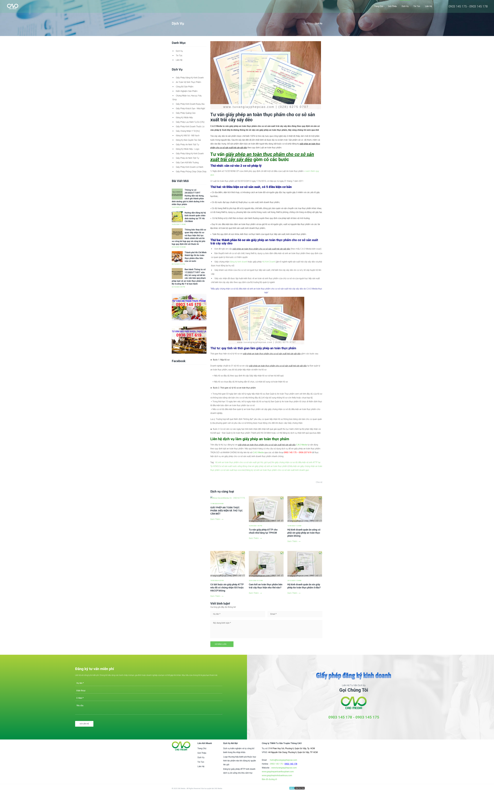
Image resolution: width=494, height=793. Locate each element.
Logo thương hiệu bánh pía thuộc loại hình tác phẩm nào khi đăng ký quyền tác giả (239, 761)
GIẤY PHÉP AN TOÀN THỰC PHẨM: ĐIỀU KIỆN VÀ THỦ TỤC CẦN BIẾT (226, 510)
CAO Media (218, 788)
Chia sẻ (319, 482)
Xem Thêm (215, 519)
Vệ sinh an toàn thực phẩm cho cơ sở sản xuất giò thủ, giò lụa (242, 462)
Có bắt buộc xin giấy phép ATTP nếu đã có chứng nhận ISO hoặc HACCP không (227, 587)
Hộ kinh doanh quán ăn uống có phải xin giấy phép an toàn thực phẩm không (303, 532)
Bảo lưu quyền (206, 788)
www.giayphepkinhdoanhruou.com (277, 775)
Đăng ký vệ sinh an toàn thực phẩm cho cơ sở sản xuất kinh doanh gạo (277, 470)
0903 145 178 (340, 717)
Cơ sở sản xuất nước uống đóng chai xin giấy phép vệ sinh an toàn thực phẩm (253, 466)
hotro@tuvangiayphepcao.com (283, 760)
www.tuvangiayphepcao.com (284, 768)
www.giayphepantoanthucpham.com (278, 771)
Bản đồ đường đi (269, 779)
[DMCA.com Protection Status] (297, 788)
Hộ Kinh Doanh (268, 261)
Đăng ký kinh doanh (238, 261)
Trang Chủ (309, 23)
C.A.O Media (301, 445)
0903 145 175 (367, 717)
